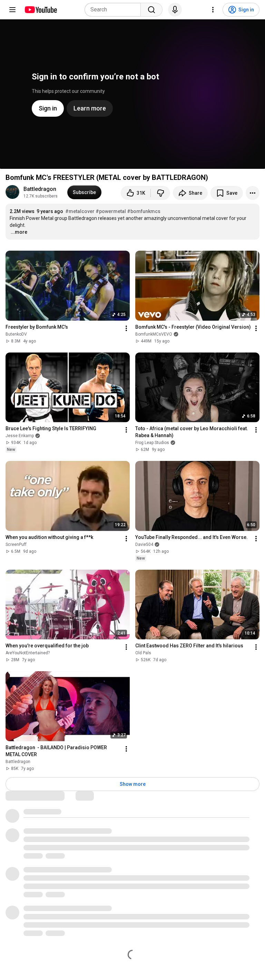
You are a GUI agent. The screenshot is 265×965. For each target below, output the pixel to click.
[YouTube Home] (40, 9)
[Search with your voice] (175, 10)
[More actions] (252, 193)
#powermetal (111, 211)
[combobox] (114, 10)
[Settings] (213, 10)
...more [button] (19, 232)
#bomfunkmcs (143, 211)
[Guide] (12, 10)
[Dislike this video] (160, 193)
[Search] (151, 10)
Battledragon (39, 189)
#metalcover (80, 211)
